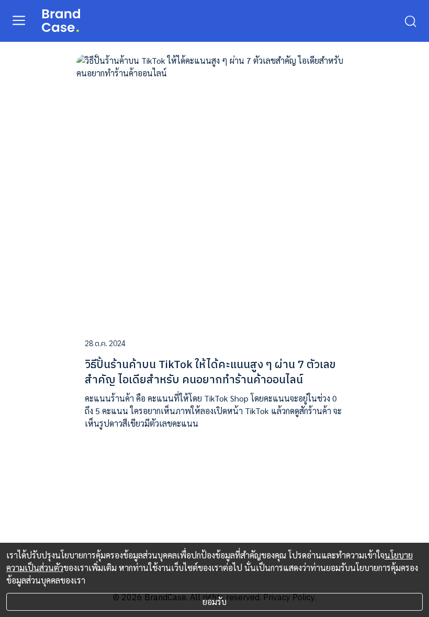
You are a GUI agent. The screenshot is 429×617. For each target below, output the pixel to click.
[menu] (18, 20)
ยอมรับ (214, 601)
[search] (410, 20)
